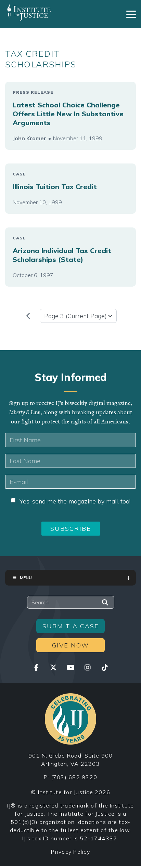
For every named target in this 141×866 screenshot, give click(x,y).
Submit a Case (70, 626)
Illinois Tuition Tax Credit (55, 186)
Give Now (70, 645)
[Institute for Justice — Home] (28, 12)
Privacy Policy (70, 851)
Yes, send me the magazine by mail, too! (75, 501)
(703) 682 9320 (74, 777)
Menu (26, 577)
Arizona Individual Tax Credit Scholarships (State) (62, 255)
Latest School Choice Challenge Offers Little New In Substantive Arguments (68, 114)
